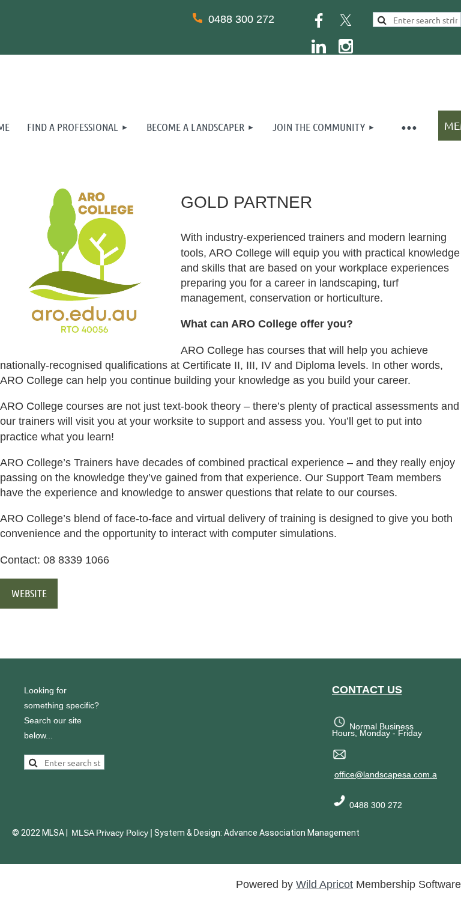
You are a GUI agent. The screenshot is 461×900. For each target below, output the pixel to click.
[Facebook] (318, 20)
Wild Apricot (324, 884)
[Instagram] (345, 46)
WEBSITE (29, 593)
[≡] (408, 127)
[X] (345, 20)
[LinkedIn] (318, 46)
